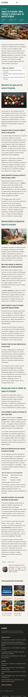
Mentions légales (5, 696)
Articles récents (11, 561)
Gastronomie (4, 9)
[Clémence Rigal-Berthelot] (5, 573)
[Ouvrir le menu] (17, 2)
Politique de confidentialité (15, 696)
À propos (4, 561)
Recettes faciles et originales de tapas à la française (14, 74)
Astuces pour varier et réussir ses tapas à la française (14, 78)
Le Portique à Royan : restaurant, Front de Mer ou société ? (13, 640)
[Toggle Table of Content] (23, 68)
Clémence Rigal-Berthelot (17, 565)
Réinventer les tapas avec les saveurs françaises (12, 71)
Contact (24, 696)
